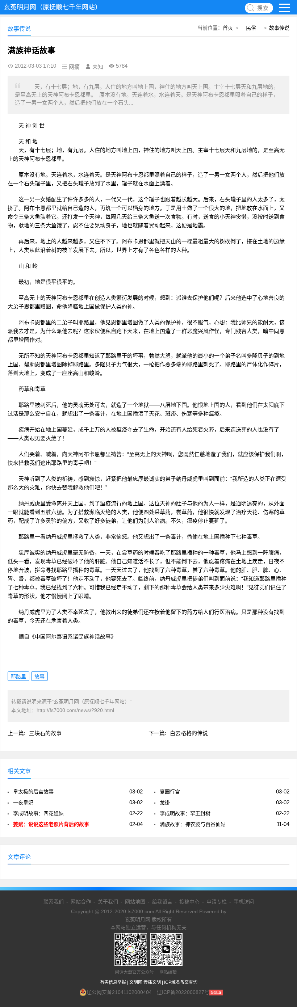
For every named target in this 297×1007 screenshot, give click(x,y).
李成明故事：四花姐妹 (38, 813)
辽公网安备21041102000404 (119, 992)
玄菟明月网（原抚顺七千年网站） (52, 7)
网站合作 (81, 902)
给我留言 (162, 902)
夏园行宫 (170, 792)
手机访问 (244, 902)
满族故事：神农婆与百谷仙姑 (193, 824)
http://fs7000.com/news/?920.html (75, 710)
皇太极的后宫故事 (33, 792)
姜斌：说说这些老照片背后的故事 (51, 824)
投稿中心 (189, 902)
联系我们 (53, 902)
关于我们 (108, 902)
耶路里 (18, 676)
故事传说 (279, 28)
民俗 (251, 28)
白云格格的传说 (189, 733)
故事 (39, 676)
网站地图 (135, 902)
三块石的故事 (45, 733)
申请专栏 (216, 902)
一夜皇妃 (23, 802)
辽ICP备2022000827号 (183, 992)
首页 (228, 28)
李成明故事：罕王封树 (185, 813)
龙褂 (165, 802)
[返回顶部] (282, 898)
